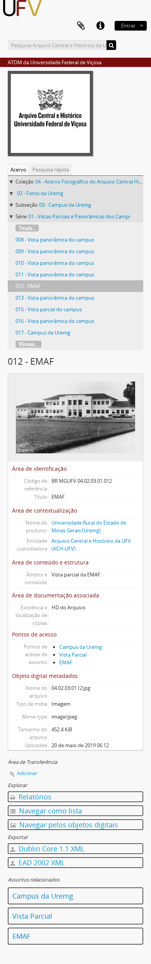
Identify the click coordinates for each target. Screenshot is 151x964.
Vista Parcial (73, 654)
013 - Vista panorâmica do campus (54, 297)
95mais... (28, 344)
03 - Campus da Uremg (65, 204)
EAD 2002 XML (41, 862)
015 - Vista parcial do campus (48, 309)
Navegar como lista (49, 810)
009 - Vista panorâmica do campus (54, 251)
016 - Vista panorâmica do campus (54, 320)
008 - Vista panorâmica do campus (54, 239)
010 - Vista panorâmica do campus (54, 262)
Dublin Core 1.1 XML (50, 848)
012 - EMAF (28, 286)
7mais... (27, 228)
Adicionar (27, 773)
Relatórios (34, 796)
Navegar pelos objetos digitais (67, 824)
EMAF (65, 662)
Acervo (18, 169)
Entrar (128, 25)
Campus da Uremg (80, 646)
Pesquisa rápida (51, 169)
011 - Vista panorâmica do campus (54, 274)
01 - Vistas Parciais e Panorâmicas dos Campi (79, 216)
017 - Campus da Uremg (42, 332)
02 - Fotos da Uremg (40, 193)
